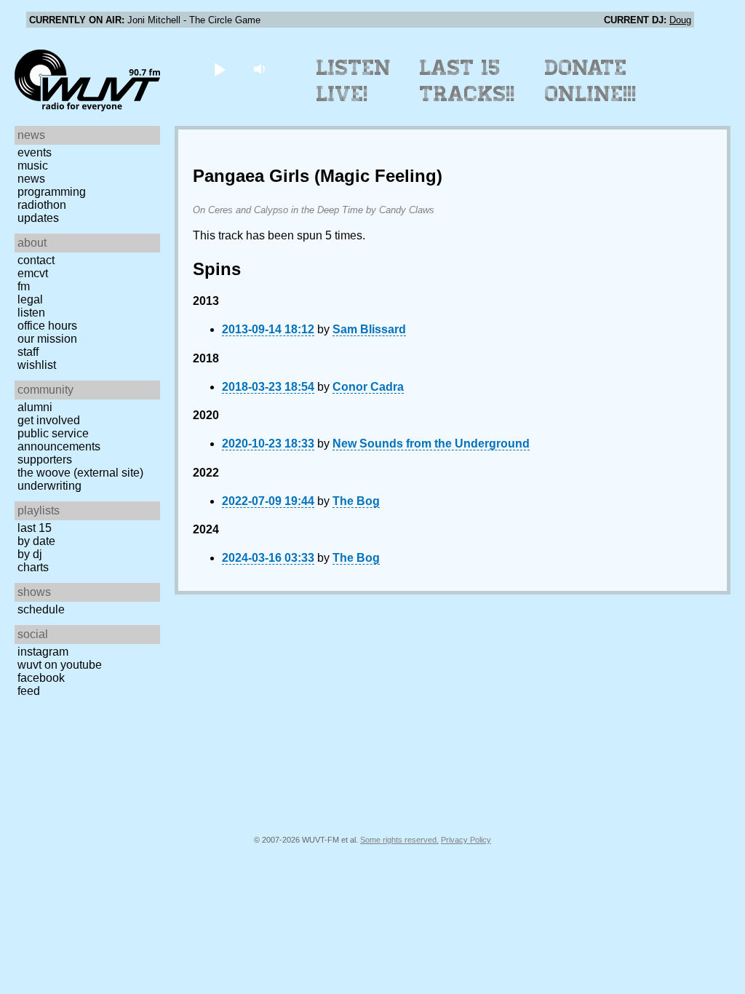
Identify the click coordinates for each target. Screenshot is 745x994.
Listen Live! (353, 81)
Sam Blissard (369, 329)
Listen (31, 312)
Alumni (34, 407)
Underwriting (49, 486)
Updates (38, 218)
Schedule (41, 609)
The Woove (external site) (80, 472)
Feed (28, 691)
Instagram (42, 651)
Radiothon (41, 205)
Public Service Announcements (58, 440)
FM (23, 286)
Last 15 (34, 528)
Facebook (41, 678)
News (31, 178)
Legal (30, 299)
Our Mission (47, 339)
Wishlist (36, 365)
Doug (680, 20)
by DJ (29, 554)
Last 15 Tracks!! (467, 81)
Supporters (44, 459)
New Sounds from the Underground (431, 443)
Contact (36, 260)
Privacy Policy (466, 839)
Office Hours (47, 325)
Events (34, 152)
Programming (51, 192)
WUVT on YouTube (59, 665)
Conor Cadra (368, 387)
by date (36, 541)
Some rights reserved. (399, 839)
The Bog (356, 501)
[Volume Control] (260, 68)
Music (32, 165)
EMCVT (32, 273)
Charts (33, 567)
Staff (28, 352)
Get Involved (48, 420)
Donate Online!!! (591, 81)
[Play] (219, 68)
